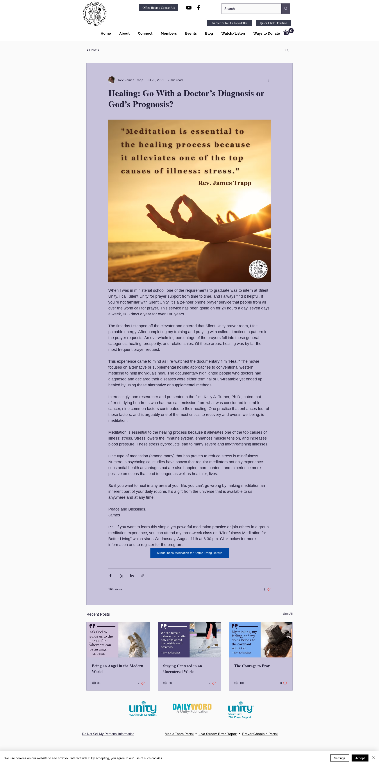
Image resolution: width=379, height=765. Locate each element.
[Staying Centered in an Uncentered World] (189, 639)
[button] (123, 33)
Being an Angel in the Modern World (117, 668)
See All (288, 613)
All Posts (92, 50)
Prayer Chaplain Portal (260, 734)
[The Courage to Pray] (260, 639)
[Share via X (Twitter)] (121, 576)
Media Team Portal (179, 734)
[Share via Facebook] (110, 576)
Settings (339, 758)
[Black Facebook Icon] (198, 7)
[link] (288, 31)
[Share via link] (143, 576)
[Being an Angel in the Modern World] (118, 639)
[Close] (373, 757)
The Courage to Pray (252, 666)
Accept (360, 758)
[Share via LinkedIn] (132, 576)
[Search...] (285, 9)
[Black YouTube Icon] (189, 7)
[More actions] (268, 80)
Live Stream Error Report (217, 734)
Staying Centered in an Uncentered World (182, 668)
